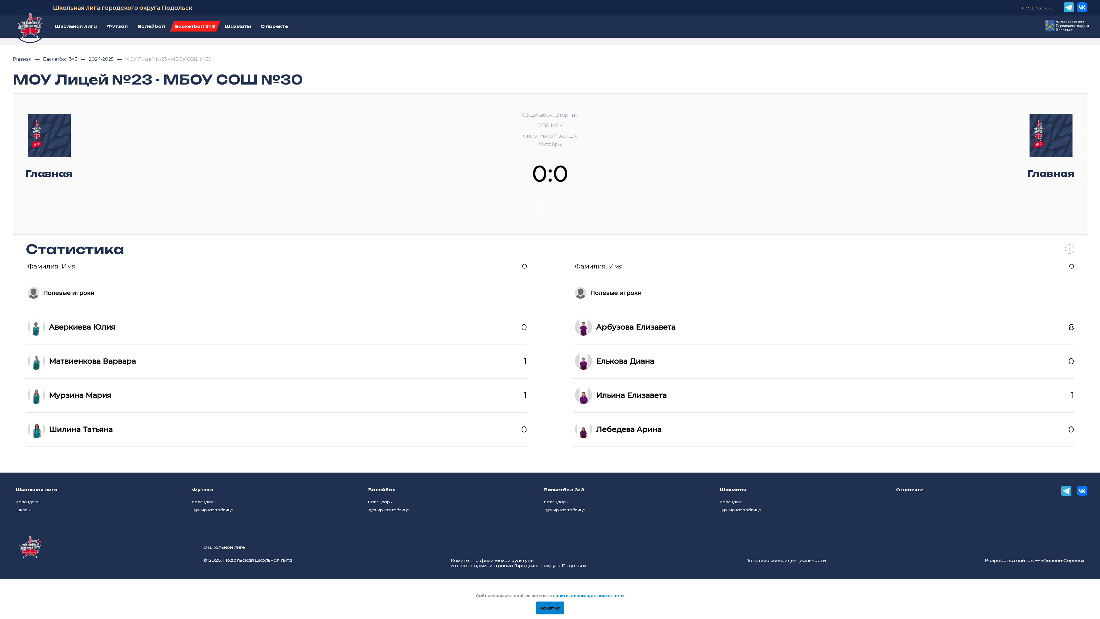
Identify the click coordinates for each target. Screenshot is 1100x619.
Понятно (550, 608)
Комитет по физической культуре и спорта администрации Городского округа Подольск (518, 563)
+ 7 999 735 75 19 (1037, 8)
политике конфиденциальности (588, 595)
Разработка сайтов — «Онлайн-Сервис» (1034, 560)
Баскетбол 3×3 (60, 59)
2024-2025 (102, 59)
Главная (23, 59)
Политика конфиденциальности (785, 560)
